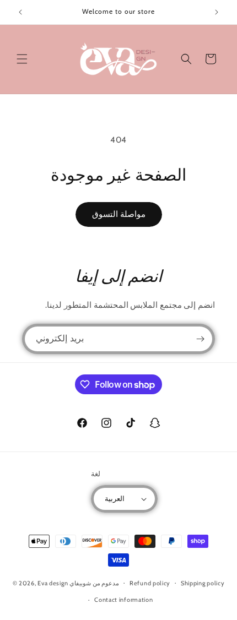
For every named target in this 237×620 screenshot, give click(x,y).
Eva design (52, 582)
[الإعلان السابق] (20, 12)
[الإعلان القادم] (216, 12)
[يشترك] (200, 339)
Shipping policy (203, 583)
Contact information (123, 599)
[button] (22, 59)
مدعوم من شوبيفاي (94, 582)
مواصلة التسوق (119, 214)
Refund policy (150, 583)
